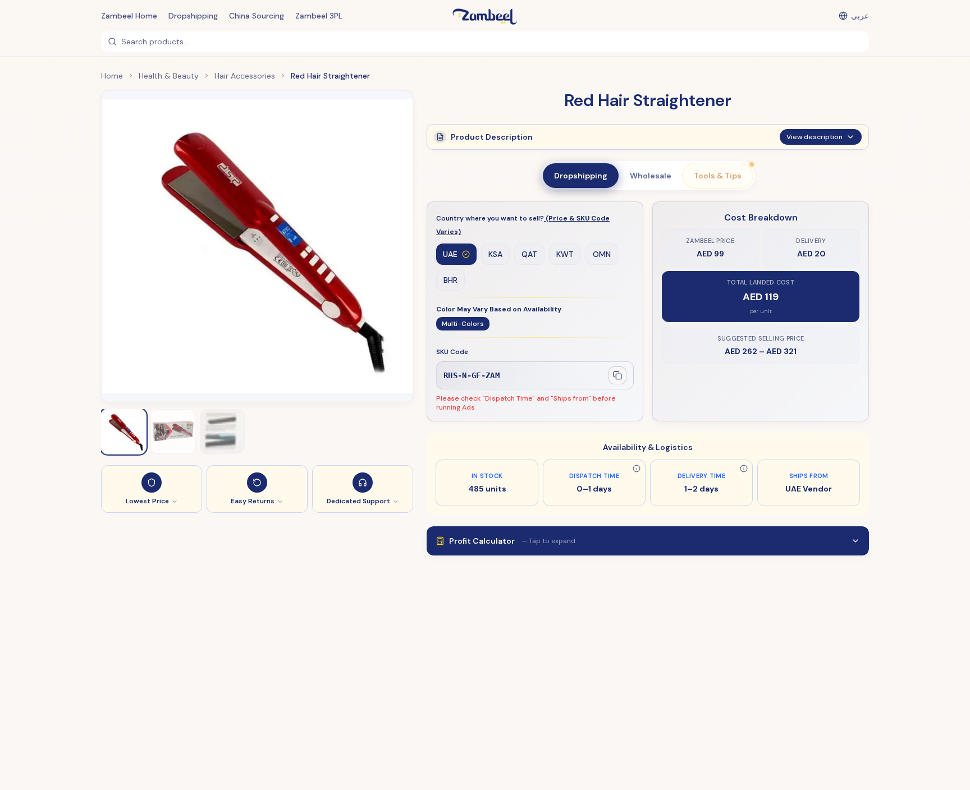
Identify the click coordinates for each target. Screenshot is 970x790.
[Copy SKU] (617, 375)
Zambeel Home (129, 16)
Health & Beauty (169, 76)
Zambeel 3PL (318, 16)
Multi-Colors (463, 323)
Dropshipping (193, 16)
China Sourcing (256, 16)
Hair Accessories (244, 76)
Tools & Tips (718, 176)
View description (814, 136)
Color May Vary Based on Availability (498, 309)
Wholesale (650, 176)
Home (112, 76)
